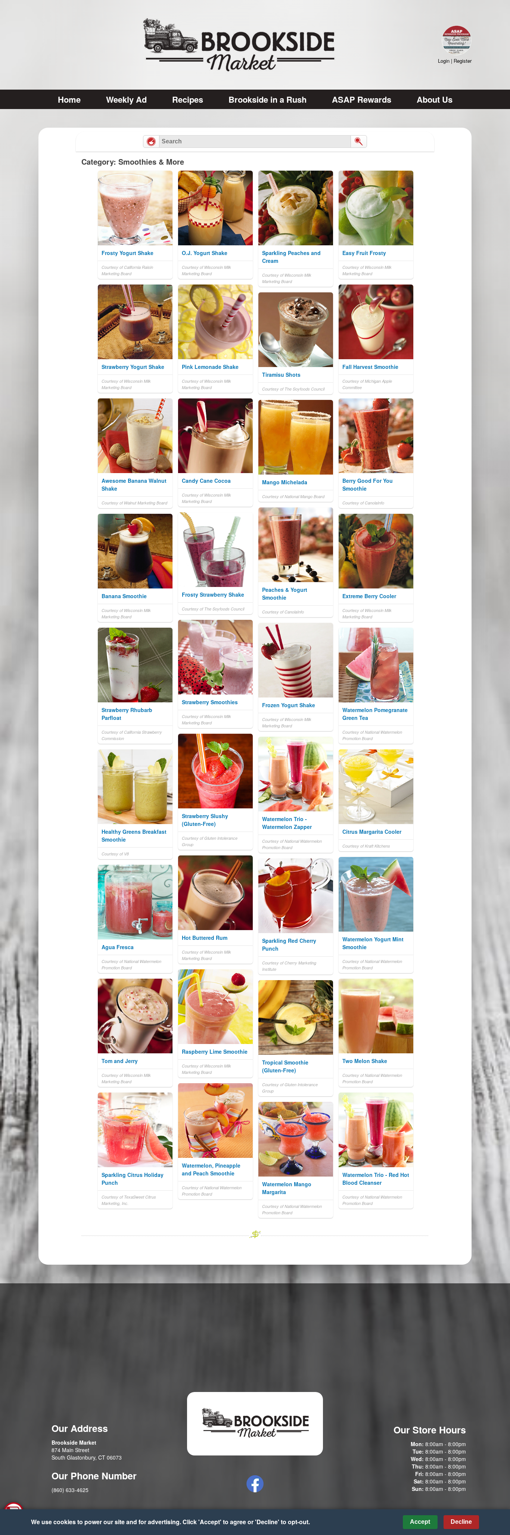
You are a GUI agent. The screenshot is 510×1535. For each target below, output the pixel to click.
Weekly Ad (126, 99)
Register (463, 60)
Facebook (255, 1483)
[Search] (359, 141)
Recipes (187, 99)
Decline (461, 1522)
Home (69, 99)
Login (444, 60)
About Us (435, 99)
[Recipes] (151, 141)
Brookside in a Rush (267, 99)
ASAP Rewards (361, 99)
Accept (420, 1522)
